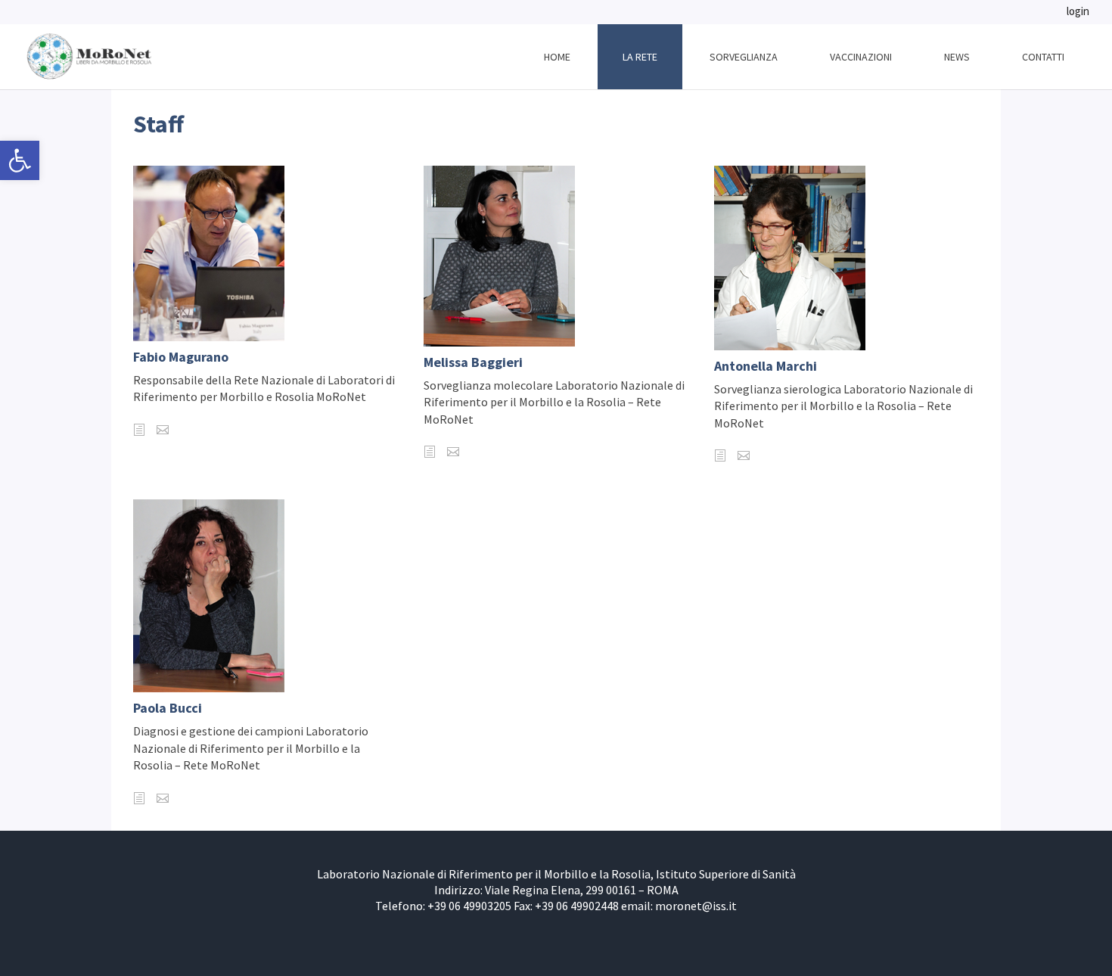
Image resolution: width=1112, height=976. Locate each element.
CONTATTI (1043, 57)
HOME (557, 57)
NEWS (957, 57)
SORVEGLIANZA (744, 57)
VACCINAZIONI (861, 57)
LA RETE (640, 57)
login (1078, 12)
